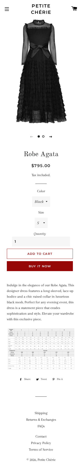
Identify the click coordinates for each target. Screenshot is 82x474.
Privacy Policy (41, 443)
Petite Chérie (41, 9)
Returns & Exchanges (41, 420)
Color (41, 191)
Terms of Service (41, 449)
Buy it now (40, 266)
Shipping (41, 413)
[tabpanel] (41, 71)
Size (41, 212)
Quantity (40, 234)
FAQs (41, 426)
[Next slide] (51, 136)
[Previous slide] (31, 136)
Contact (41, 436)
